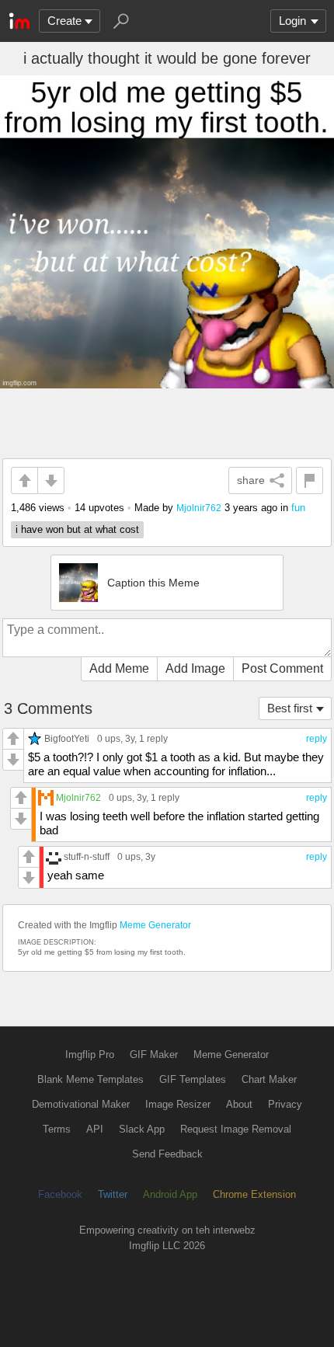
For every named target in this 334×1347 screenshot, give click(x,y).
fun (298, 507)
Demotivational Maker (81, 1104)
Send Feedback (167, 1154)
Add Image (195, 668)
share (251, 480)
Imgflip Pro (89, 1054)
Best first (289, 708)
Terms (57, 1129)
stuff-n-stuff (87, 856)
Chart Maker (269, 1079)
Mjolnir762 (198, 508)
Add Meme (119, 668)
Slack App (142, 1129)
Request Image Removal (235, 1129)
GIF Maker (154, 1054)
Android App (170, 1194)
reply (316, 738)
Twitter (112, 1194)
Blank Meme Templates (90, 1079)
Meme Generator (155, 925)
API (94, 1129)
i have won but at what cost (77, 529)
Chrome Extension (254, 1194)
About (239, 1104)
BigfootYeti (66, 738)
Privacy (285, 1104)
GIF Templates (192, 1079)
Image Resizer (177, 1104)
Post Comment (282, 668)
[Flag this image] (309, 480)
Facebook (60, 1194)
